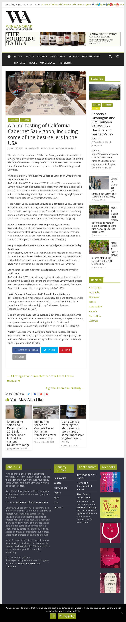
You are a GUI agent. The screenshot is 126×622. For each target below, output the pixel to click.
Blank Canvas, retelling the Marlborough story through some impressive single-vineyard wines (72, 431)
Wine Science (47, 62)
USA (56, 502)
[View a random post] (117, 56)
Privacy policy (67, 616)
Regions (42, 56)
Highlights (65, 62)
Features (19, 62)
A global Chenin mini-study (65, 388)
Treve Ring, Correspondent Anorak (84, 486)
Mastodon (11, 566)
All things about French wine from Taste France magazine (40, 378)
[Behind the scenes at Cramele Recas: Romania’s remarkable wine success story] (46, 406)
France (57, 492)
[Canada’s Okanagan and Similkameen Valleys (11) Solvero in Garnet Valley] (99, 177)
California (13, 120)
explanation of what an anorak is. (32, 502)
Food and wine (91, 56)
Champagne (95, 287)
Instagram (31, 563)
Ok (53, 616)
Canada (96, 104)
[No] (122, 613)
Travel (33, 62)
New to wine (57, 56)
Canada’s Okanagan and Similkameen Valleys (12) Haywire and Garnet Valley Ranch (103, 125)
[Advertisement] (104, 375)
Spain (56, 497)
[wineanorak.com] (9, 56)
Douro (92, 301)
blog (17, 56)
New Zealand (95, 306)
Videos (30, 56)
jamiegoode (33, 148)
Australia (93, 320)
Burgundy (94, 292)
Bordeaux (94, 297)
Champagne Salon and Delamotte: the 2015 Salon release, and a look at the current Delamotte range (18, 433)
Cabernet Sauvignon (67, 148)
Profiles (74, 56)
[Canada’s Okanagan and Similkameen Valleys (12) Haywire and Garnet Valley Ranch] (104, 85)
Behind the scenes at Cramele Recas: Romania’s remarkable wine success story (45, 430)
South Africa (95, 316)
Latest (95, 108)
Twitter (21, 563)
